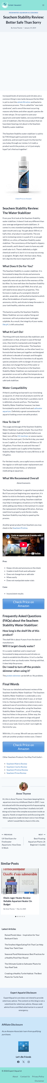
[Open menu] (43, 5)
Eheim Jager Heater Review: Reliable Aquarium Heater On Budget (17, 901)
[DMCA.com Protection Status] (23, 1046)
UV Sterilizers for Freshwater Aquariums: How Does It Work (11, 841)
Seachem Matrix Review (17, 763)
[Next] (35, 891)
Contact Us (25, 1076)
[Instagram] (28, 1062)
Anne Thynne (17, 28)
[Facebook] (18, 1062)
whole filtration (23, 102)
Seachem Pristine (20, 528)
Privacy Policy (38, 1076)
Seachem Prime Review (16, 773)
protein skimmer (13, 675)
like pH (6, 324)
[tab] (15, 916)
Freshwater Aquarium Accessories (23, 13)
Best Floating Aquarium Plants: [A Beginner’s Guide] (36, 840)
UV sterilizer (22, 436)
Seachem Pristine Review (17, 770)
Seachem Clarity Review (17, 767)
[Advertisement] (23, 64)
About (15, 1076)
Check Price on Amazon (23, 199)
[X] (23, 1062)
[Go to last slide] (5, 891)
